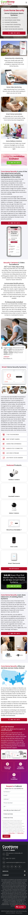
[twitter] (7, 866)
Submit (6, 836)
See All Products (14, 569)
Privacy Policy (11, 833)
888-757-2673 (15, 33)
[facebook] (4, 866)
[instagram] (11, 866)
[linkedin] (15, 866)
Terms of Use (20, 833)
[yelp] (19, 866)
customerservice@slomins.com (15, 862)
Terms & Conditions (10, 913)
